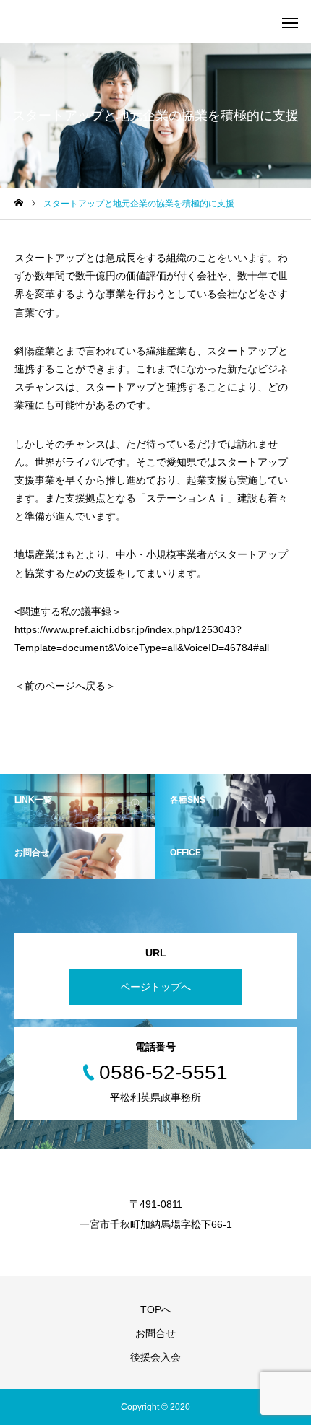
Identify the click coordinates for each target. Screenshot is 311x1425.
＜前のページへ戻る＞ (65, 686)
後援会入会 (155, 1357)
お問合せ (155, 1333)
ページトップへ (155, 987)
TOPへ (155, 1309)
